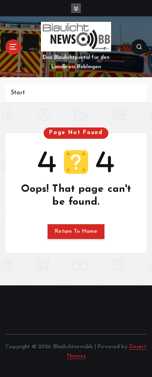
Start (18, 93)
